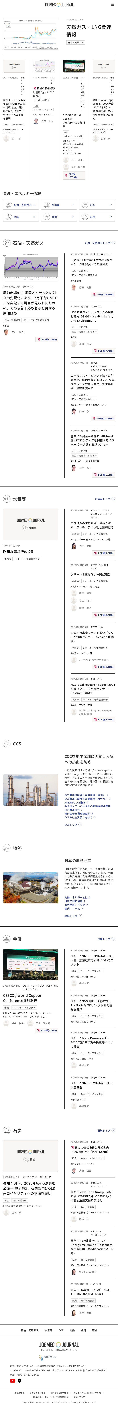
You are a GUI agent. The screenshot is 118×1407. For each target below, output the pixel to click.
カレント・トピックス (43, 109)
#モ (79, 153)
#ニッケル (67, 150)
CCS (61, 1330)
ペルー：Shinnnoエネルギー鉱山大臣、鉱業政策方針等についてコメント (92, 960)
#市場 (6, 325)
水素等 (7, 558)
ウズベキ (107, 369)
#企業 (74, 337)
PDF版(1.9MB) (47, 340)
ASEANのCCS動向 (75, 802)
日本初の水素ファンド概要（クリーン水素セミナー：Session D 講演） (92, 637)
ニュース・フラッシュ (92, 971)
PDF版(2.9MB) (104, 554)
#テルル (74, 147)
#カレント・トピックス (43, 114)
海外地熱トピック (75, 905)
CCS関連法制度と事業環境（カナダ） (86, 799)
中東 (92, 430)
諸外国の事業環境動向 (77, 813)
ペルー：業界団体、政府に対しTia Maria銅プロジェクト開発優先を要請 (91, 1005)
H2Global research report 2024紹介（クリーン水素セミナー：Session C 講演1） (93, 688)
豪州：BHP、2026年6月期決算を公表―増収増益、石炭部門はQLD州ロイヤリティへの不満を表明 (14, 109)
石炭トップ (104, 1130)
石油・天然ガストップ (97, 243)
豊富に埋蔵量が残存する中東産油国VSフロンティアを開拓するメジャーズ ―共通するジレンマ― (92, 440)
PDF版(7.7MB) (104, 475)
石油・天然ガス (75, 42)
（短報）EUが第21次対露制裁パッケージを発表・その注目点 (91, 262)
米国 (98, 1284)
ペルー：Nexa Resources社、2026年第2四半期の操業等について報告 (92, 1042)
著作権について (38, 1393)
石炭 (6, 124)
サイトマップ (79, 1397)
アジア (93, 565)
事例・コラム (72, 908)
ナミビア (107, 513)
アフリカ (95, 510)
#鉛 (77, 1058)
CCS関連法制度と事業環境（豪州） (85, 795)
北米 (92, 1284)
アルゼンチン (82, 104)
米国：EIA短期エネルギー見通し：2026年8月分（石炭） (90, 1292)
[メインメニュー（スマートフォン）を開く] (112, 4)
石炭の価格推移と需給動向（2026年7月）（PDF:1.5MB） (44, 94)
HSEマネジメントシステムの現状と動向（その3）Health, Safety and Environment (92, 316)
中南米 (54, 985)
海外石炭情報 (17, 124)
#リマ (93, 976)
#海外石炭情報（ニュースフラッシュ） (13, 130)
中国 (82, 92)
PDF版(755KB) (74, 175)
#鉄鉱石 (84, 1021)
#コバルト (79, 144)
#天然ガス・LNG (97, 404)
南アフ (93, 517)
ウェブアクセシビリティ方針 (87, 1393)
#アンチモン (68, 144)
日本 (100, 565)
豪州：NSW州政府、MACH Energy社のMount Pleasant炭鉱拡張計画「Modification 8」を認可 (92, 1246)
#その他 (84, 976)
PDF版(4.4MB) (104, 351)
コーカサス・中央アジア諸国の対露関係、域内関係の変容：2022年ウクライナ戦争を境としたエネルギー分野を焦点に (92, 381)
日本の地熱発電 (73, 901)
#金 (68, 141)
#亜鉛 (83, 1058)
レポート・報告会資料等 (27, 558)
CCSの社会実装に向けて (78, 817)
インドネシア (82, 86)
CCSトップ (71, 825)
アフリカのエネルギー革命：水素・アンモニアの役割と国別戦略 (92, 525)
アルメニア (96, 369)
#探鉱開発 (94, 461)
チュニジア (96, 513)
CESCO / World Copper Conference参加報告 (74, 120)
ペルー (101, 950)
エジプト (105, 510)
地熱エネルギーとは (76, 897)
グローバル (52, 80)
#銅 (64, 141)
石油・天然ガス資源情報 (36, 320)
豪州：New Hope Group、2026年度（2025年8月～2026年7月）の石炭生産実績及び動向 (103, 109)
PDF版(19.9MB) (103, 295)
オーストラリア (23, 90)
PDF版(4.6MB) (104, 615)
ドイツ (93, 568)
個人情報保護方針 (60, 1393)
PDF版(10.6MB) (103, 419)
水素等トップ (102, 499)
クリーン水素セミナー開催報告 (91, 574)
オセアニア (23, 80)
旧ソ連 (99, 254)
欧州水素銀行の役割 (18, 551)
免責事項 (19, 1393)
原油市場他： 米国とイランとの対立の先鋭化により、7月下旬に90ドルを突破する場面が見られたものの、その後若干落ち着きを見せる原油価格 (30, 302)
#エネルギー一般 (79, 404)
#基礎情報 (76, 280)
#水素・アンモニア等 (99, 539)
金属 (66, 132)
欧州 (92, 254)
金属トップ (104, 939)
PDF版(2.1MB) (104, 667)
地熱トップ (71, 916)
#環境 (96, 586)
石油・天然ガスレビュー (84, 331)
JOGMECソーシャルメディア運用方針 (50, 1397)
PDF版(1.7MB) (104, 720)
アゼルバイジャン (99, 366)
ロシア (107, 254)
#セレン (66, 147)
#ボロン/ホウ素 (70, 153)
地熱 (72, 1330)
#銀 (73, 141)
